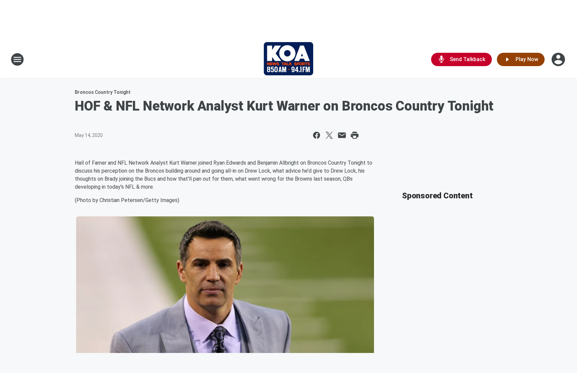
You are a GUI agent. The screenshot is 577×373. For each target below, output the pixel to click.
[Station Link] (288, 59)
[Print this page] (354, 135)
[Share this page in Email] (342, 135)
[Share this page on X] (329, 135)
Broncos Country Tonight (103, 92)
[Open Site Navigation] (17, 59)
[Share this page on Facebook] (316, 135)
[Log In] (559, 59)
